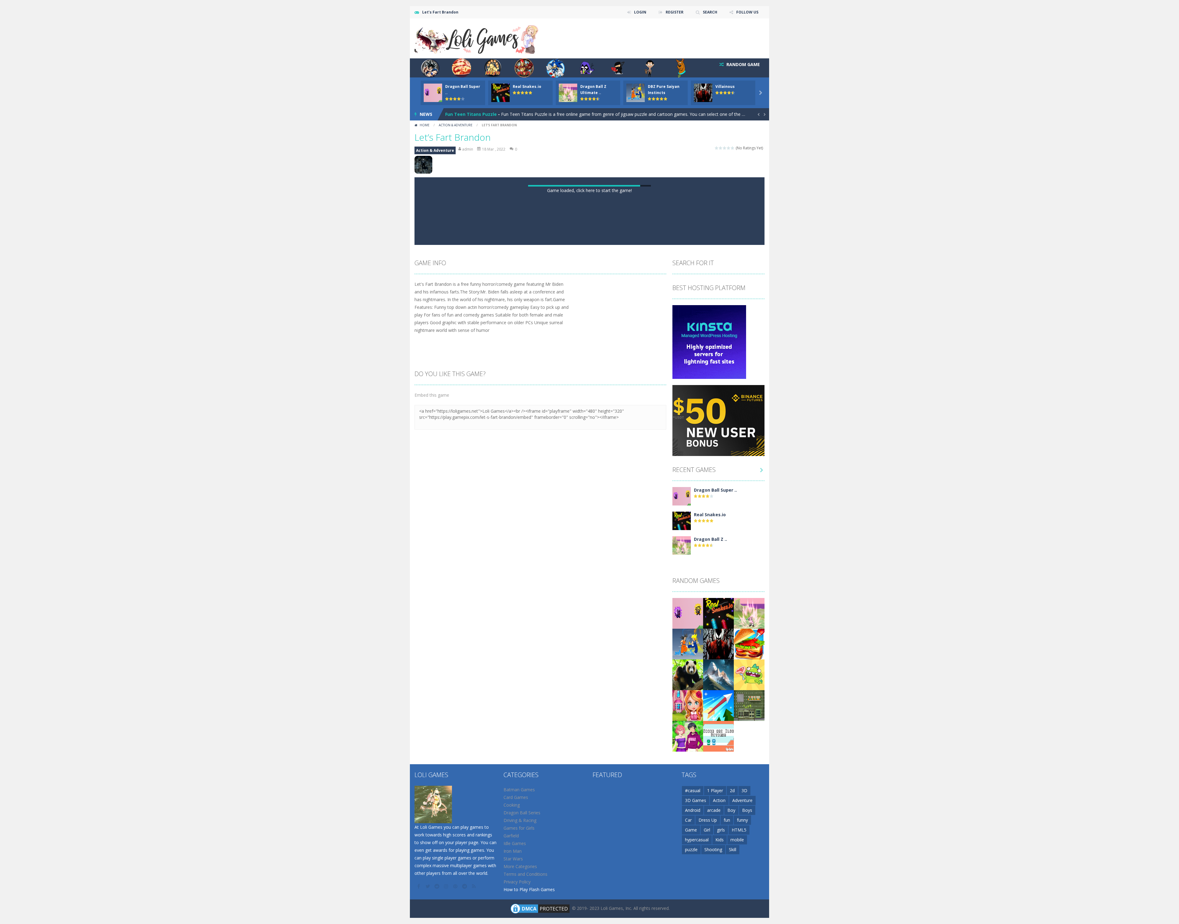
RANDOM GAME (742, 64)
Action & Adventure (456, 125)
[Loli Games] (476, 38)
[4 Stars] (729, 148)
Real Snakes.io (527, 86)
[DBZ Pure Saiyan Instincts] (687, 878)
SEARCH (710, 12)
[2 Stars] (721, 148)
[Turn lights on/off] (573, 472)
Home (424, 125)
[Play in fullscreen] (595, 472)
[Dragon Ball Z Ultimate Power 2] (681, 780)
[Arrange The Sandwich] (749, 878)
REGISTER (674, 12)
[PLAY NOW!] (433, 92)
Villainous (725, 86)
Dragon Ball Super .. (715, 725)
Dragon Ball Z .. (710, 774)
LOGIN (640, 12)
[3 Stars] (725, 148)
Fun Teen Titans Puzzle (471, 114)
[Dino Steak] (749, 909)
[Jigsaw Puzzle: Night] (718, 909)
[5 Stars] (733, 148)
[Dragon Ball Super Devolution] (681, 730)
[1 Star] (717, 148)
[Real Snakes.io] (681, 755)
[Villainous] (718, 878)
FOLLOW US (747, 12)
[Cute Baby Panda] (687, 909)
